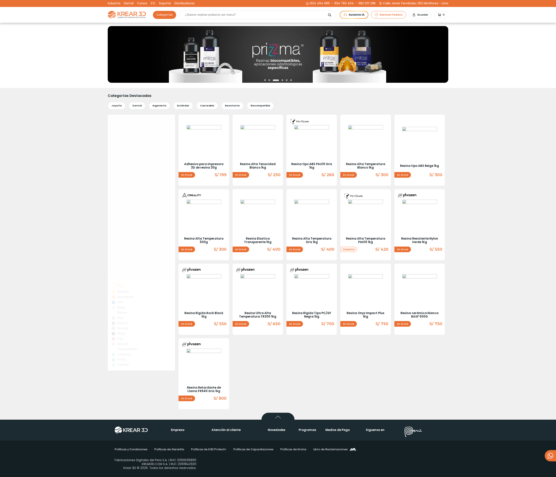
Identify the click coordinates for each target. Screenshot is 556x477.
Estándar (183, 105)
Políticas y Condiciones (131, 449)
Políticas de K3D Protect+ (209, 449)
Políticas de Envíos (293, 449)
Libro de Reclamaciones (330, 449)
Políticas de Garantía (169, 449)
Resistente (232, 105)
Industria (114, 3)
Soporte (165, 3)
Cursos (142, 3)
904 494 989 (320, 3)
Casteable (207, 105)
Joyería (116, 105)
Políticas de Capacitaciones (253, 449)
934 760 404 (343, 3)
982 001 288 (366, 3)
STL (153, 3)
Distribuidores (184, 3)
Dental (129, 3)
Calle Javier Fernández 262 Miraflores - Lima (415, 3)
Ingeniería (159, 105)
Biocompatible (260, 105)
